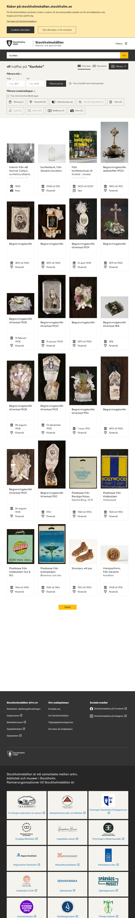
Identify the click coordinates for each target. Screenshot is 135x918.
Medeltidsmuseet (15, 722)
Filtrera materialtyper (20, 91)
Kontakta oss (54, 709)
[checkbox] (16, 102)
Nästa (67, 607)
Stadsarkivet (12, 736)
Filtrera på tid (56, 83)
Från (9, 78)
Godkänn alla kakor (20, 30)
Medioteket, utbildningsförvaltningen (23, 709)
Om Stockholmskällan (58, 716)
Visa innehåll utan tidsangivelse (88, 83)
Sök (124, 55)
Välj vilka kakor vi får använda (57, 30)
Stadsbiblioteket (14, 729)
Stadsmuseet (13, 716)
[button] (14, 74)
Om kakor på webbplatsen (60, 729)
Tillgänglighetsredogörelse (60, 722)
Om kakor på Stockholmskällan (21, 21)
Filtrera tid (13, 73)
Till (27, 78)
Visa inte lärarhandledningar (24, 95)
